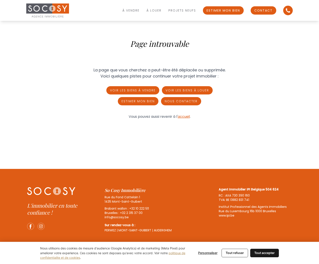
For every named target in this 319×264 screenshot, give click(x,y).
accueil (184, 116)
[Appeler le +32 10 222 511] (288, 10)
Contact (263, 10)
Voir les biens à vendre (133, 90)
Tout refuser (235, 253)
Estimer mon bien (223, 10)
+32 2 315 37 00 (131, 213)
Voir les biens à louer (187, 90)
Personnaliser (207, 253)
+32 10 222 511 (139, 208)
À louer (153, 10)
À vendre (131, 10)
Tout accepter (264, 253)
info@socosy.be (117, 217)
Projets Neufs (182, 10)
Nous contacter (181, 101)
